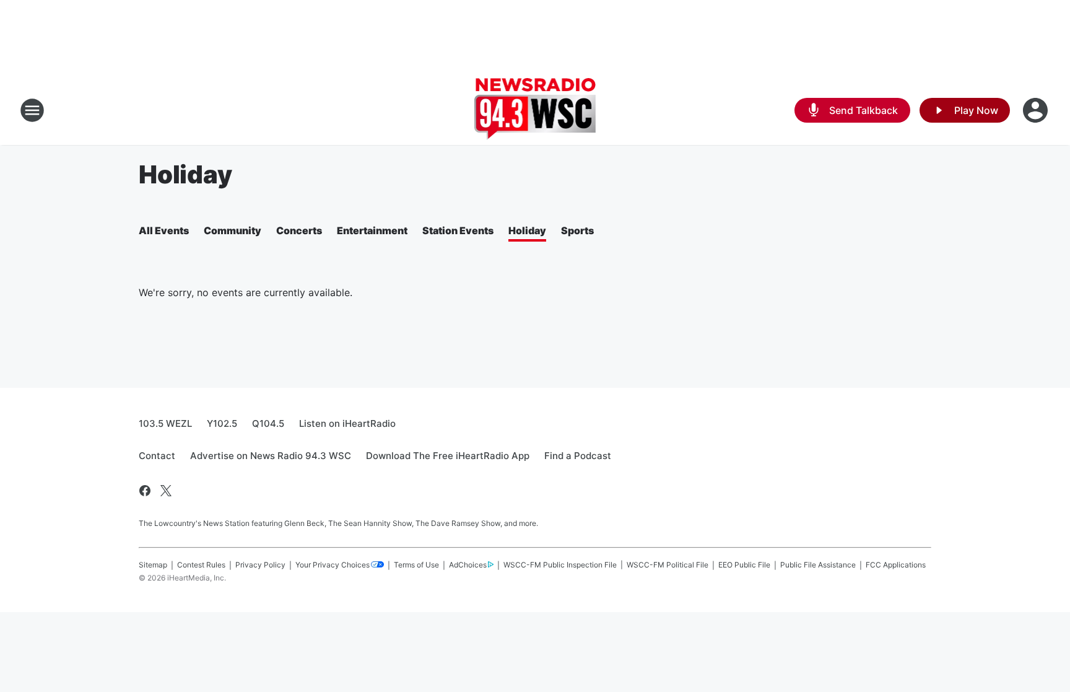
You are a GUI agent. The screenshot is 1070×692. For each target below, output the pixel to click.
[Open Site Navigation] (32, 110)
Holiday (527, 230)
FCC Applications (896, 564)
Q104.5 (268, 423)
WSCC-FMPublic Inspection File (560, 564)
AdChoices (468, 564)
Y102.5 (222, 423)
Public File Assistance (818, 564)
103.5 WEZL (165, 423)
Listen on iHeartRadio (347, 423)
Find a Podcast (577, 456)
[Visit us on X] (166, 490)
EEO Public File (744, 564)
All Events (164, 230)
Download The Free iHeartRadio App (447, 456)
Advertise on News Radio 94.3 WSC (270, 456)
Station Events (458, 230)
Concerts (299, 230)
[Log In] (1036, 110)
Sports (577, 230)
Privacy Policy (260, 564)
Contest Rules (201, 564)
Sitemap (153, 564)
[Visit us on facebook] (144, 490)
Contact (157, 456)
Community (232, 230)
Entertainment (372, 230)
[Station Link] (535, 110)
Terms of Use (416, 564)
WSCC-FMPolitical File (667, 564)
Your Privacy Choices (332, 564)
